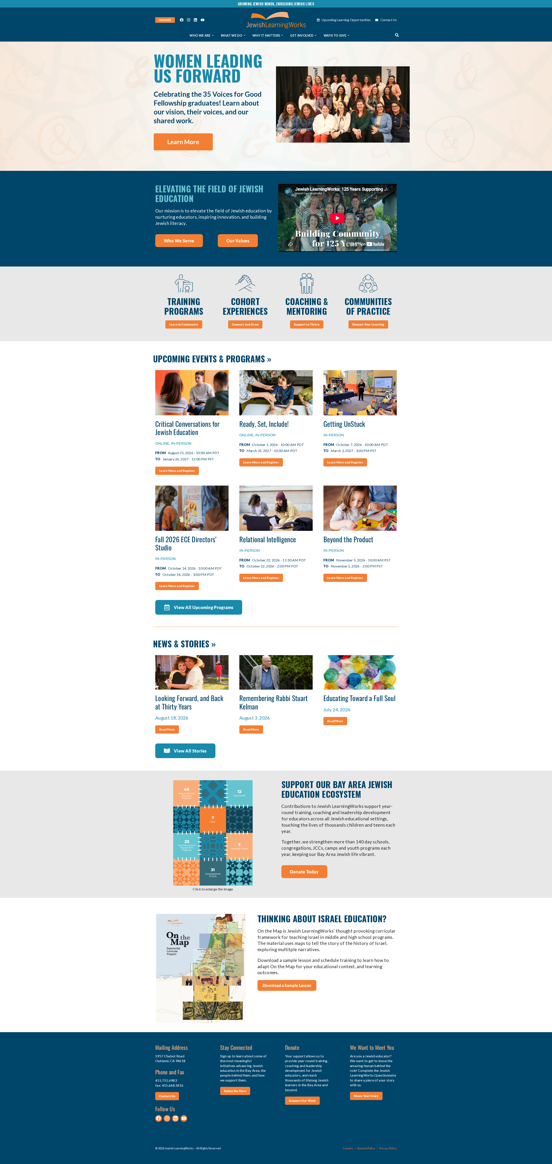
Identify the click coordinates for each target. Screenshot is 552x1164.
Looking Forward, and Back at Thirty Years (189, 702)
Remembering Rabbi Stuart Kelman (273, 702)
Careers (348, 1148)
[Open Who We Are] (213, 35)
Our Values (237, 240)
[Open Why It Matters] (282, 35)
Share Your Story (366, 1096)
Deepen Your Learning (368, 324)
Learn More (183, 141)
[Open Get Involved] (316, 35)
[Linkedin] (195, 19)
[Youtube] (202, 19)
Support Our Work (302, 1100)
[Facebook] (181, 19)
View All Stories (190, 750)
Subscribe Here (235, 1091)
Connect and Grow (245, 324)
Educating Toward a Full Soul (359, 698)
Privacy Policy (388, 1148)
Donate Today (304, 871)
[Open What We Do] (244, 35)
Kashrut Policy (366, 1148)
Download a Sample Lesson (287, 985)
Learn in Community (183, 324)
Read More (167, 729)
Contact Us (167, 1096)
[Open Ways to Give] (348, 35)
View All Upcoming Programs (204, 607)
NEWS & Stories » (184, 643)
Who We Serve (179, 240)
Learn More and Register (177, 470)
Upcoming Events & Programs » (212, 358)
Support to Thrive (307, 324)
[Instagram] (188, 19)
